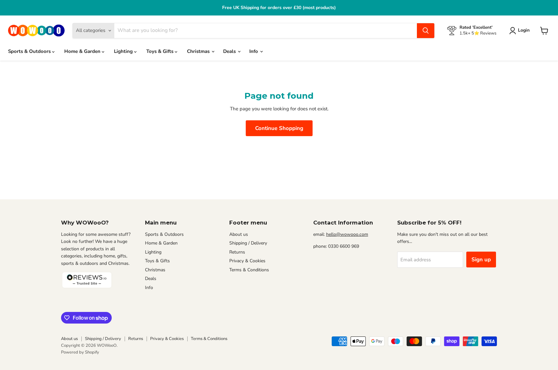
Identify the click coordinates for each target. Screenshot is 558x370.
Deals (230, 51)
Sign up (481, 259)
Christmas (199, 51)
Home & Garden (83, 51)
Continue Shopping (279, 128)
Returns (237, 252)
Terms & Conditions (249, 270)
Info (254, 51)
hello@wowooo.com (347, 234)
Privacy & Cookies (247, 261)
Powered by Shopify (80, 352)
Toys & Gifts (160, 51)
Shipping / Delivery (248, 243)
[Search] (425, 30)
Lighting (124, 51)
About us (238, 234)
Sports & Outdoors (30, 51)
